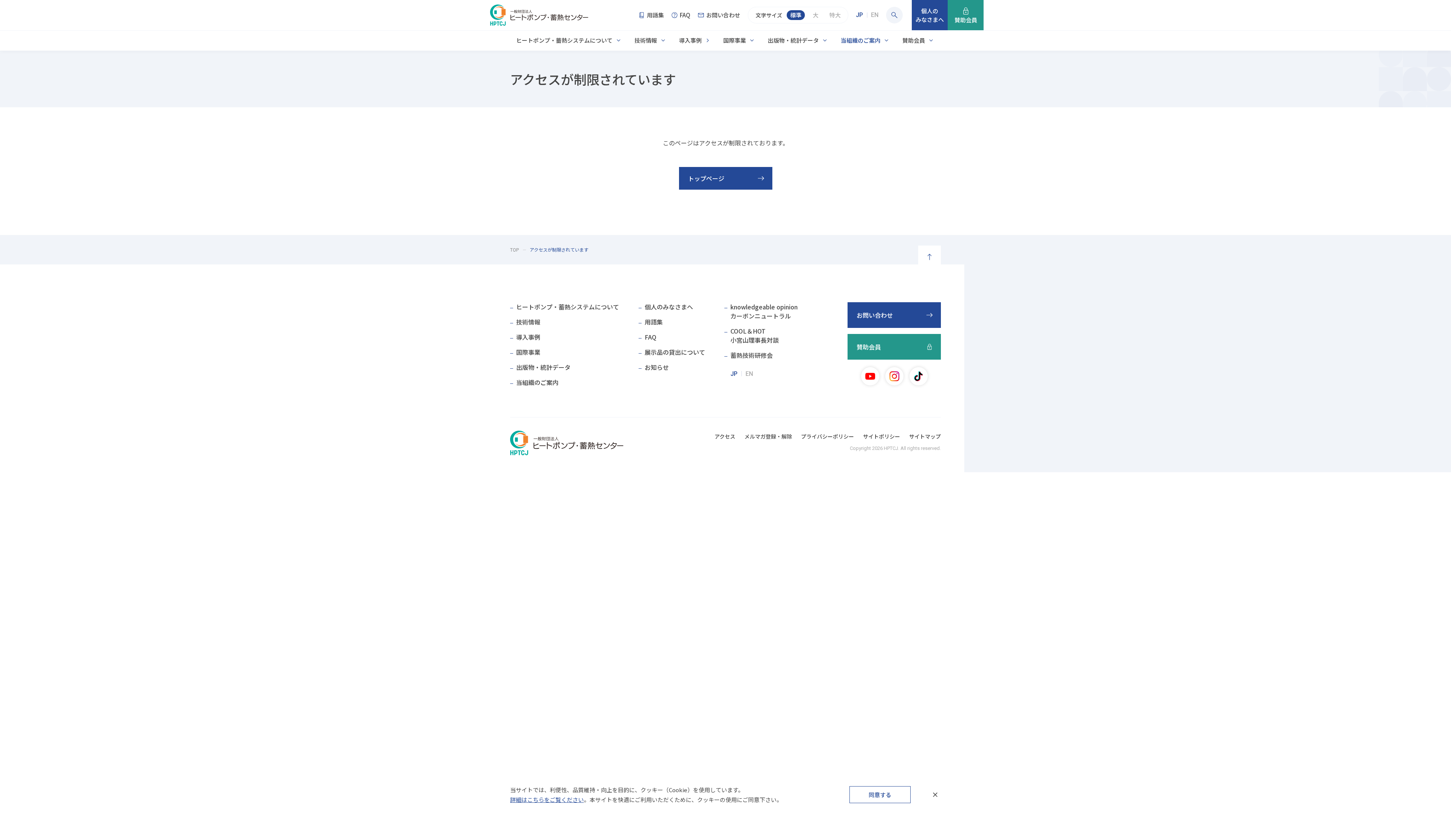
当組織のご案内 (860, 40)
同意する (880, 795)
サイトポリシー (881, 436)
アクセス (725, 436)
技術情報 (645, 40)
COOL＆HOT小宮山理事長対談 (754, 335)
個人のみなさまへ (669, 306)
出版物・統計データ (793, 40)
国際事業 (734, 40)
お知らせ (657, 367)
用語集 (654, 321)
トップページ (706, 178)
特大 (835, 15)
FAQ (650, 337)
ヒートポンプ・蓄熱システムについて (564, 40)
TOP (514, 249)
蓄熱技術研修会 (751, 355)
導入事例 (690, 40)
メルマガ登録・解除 (768, 436)
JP (859, 15)
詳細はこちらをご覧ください (547, 800)
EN (875, 15)
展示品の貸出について (675, 352)
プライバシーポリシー (827, 436)
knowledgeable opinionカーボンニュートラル (764, 311)
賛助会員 (913, 40)
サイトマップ (925, 436)
